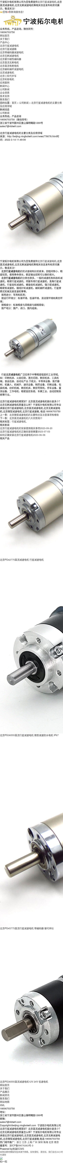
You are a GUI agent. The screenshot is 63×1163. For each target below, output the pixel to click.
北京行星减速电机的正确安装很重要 (25, 431)
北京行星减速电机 (47, 1)
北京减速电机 (7, 72)
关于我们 (4, 1088)
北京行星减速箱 (8, 49)
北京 (51, 1142)
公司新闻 (4, 89)
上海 (29, 1142)
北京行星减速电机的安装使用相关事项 (26, 428)
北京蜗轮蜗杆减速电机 (12, 69)
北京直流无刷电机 (9, 62)
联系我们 (4, 1098)
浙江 (18, 1142)
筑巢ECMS (18, 1148)
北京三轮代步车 (8, 75)
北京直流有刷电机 (9, 65)
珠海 (45, 1142)
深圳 (40, 1142)
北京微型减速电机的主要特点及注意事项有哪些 (34, 414)
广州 (35, 1142)
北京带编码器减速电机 (12, 52)
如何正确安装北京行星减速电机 (22, 434)
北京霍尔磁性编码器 (10, 59)
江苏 (24, 1142)
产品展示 (4, 1091)
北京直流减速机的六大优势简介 (25, 418)
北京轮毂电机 (7, 79)
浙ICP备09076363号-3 (21, 1145)
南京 (56, 1142)
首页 (14, 102)
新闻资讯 (4, 1095)
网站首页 (4, 1085)
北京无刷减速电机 (9, 55)
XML (2, 1105)
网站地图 (4, 1101)
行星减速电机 (19, 421)
